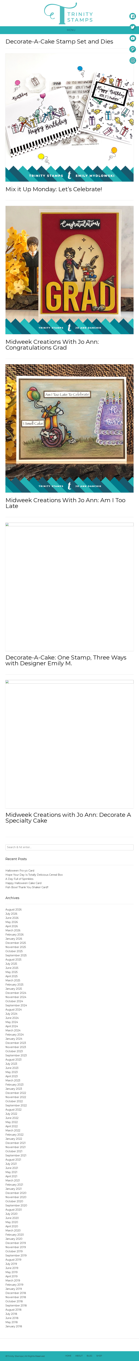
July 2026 (11, 913)
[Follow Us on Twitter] (116, 1356)
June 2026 (11, 918)
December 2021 (15, 1143)
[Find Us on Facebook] (111, 1356)
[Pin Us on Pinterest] (130, 1356)
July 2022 (11, 1113)
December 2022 (15, 1093)
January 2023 (13, 1088)
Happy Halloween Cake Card (23, 883)
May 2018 (11, 1322)
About (79, 1355)
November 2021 (15, 1147)
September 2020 (16, 1205)
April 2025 (11, 976)
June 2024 (12, 1018)
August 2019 (13, 1259)
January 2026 (13, 938)
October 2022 (14, 1101)
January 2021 (13, 1188)
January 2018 (13, 1326)
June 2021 (11, 1168)
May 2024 (11, 1022)
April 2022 (11, 1126)
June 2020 (12, 1218)
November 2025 (15, 947)
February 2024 (14, 1034)
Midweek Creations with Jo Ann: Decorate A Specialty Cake (68, 817)
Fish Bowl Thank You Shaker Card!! (26, 887)
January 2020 (13, 1238)
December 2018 (15, 1293)
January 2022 (13, 1138)
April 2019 (11, 1276)
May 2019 (11, 1272)
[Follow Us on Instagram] (125, 1356)
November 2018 (15, 1297)
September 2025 (16, 955)
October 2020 (14, 1201)
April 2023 (11, 1076)
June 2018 (11, 1318)
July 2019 (11, 1263)
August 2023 (13, 1059)
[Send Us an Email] (106, 1356)
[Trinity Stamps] (69, 13)
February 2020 (14, 1234)
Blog (89, 1355)
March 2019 (12, 1280)
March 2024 (12, 1030)
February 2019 (14, 1284)
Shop (99, 1355)
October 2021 (13, 1151)
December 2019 (15, 1243)
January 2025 (13, 988)
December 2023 (15, 1043)
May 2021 (11, 1172)
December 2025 (15, 943)
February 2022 (14, 1134)
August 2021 (13, 1159)
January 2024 (13, 1038)
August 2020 (13, 1209)
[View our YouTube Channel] (120, 1356)
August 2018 (13, 1309)
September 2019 (16, 1255)
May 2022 (11, 1122)
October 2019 (14, 1251)
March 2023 (12, 1080)
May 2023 (11, 1072)
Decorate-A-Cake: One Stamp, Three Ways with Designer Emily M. (65, 660)
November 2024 (15, 997)
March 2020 (13, 1230)
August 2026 (13, 909)
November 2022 (15, 1097)
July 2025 (11, 963)
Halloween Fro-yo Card (19, 870)
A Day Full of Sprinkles (19, 879)
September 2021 (15, 1155)
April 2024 (11, 1026)
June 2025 (11, 968)
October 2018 (14, 1301)
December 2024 (15, 993)
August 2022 (13, 1109)
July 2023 (11, 1063)
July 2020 (11, 1213)
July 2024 (11, 1013)
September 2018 (16, 1305)
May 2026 (11, 922)
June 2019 (11, 1268)
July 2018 (11, 1314)
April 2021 (11, 1176)
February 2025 (14, 984)
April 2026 (11, 926)
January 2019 (13, 1289)
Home (68, 1355)
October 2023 (14, 1051)
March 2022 (12, 1130)
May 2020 (11, 1222)
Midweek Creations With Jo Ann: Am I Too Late (65, 503)
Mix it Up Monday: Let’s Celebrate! (53, 189)
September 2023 (16, 1055)
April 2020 (11, 1226)
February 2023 (14, 1084)
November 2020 (15, 1197)
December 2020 (15, 1193)
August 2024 (13, 1009)
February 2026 (14, 934)
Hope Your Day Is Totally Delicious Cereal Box (34, 874)
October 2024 (14, 1001)
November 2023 (15, 1047)
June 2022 (11, 1118)
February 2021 (14, 1184)
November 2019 (15, 1247)
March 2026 (12, 930)
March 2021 (12, 1180)
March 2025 (12, 980)
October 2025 (14, 951)
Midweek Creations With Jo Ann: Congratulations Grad (52, 344)
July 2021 (11, 1163)
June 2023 (11, 1068)
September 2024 (16, 1005)
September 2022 (16, 1105)
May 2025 (11, 972)
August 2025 (13, 959)
